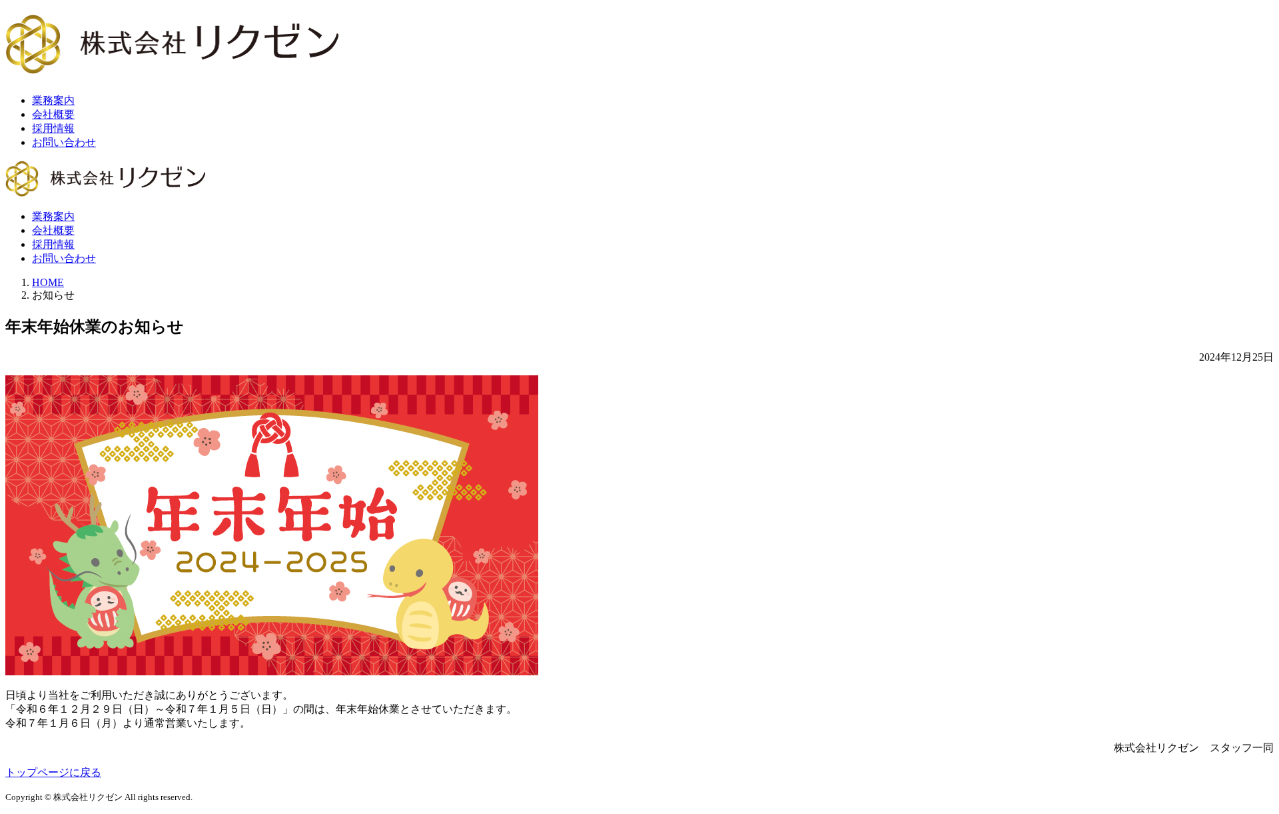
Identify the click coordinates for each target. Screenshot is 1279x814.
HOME (48, 282)
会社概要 (53, 114)
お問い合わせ (64, 142)
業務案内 (53, 100)
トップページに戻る (53, 772)
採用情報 (53, 128)
